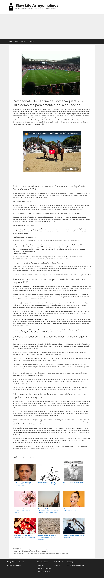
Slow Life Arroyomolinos (36, 5)
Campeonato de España (26, 550)
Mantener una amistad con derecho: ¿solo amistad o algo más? (73, 483)
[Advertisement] (52, 26)
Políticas (32, 41)
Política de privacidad (44, 568)
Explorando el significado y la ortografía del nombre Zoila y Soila (48, 483)
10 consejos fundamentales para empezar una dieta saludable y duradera (23, 510)
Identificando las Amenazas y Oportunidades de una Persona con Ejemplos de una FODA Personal (41, 553)
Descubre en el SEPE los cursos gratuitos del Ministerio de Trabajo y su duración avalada (24, 484)
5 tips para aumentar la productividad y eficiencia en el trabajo (73, 536)
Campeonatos (18, 548)
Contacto (23, 41)
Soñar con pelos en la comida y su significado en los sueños (72, 510)
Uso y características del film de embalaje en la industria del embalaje (24, 536)
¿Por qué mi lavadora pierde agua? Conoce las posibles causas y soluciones (48, 537)
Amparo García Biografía (14, 565)
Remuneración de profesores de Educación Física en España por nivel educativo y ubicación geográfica (48, 510)
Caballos (16, 550)
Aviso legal (41, 565)
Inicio (10, 41)
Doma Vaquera (50, 550)
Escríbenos (57, 565)
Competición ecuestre (40, 550)
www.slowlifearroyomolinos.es (75, 565)
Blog (16, 41)
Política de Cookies (44, 572)
